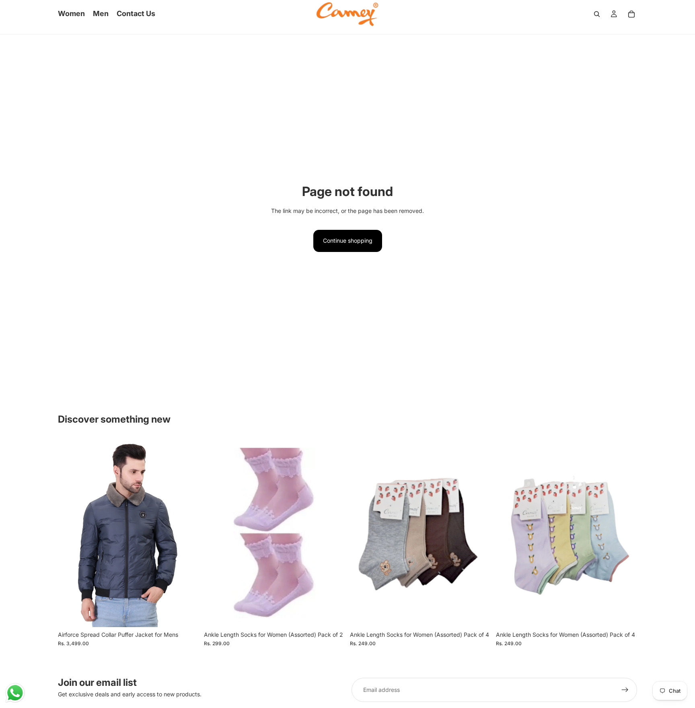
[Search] (597, 14)
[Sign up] (625, 689)
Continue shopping (347, 240)
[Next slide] (187, 533)
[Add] (332, 614)
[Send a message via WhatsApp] (15, 693)
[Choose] (186, 614)
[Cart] (631, 14)
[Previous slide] (70, 533)
